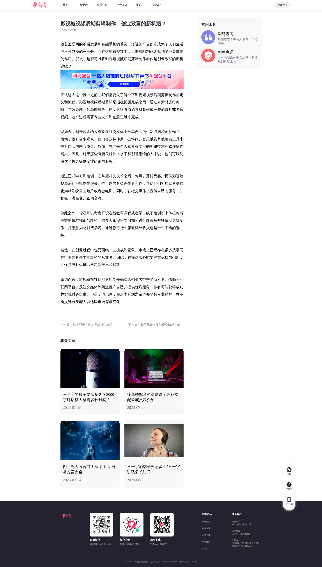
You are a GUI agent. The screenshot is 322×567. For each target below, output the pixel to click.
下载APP (156, 4)
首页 (65, 4)
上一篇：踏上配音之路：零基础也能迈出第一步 (88, 325)
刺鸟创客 (206, 528)
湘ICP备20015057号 (188, 562)
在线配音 (82, 4)
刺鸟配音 (206, 521)
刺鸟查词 (206, 542)
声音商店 (122, 4)
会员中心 (102, 4)
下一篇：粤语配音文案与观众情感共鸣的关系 (156, 325)
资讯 (139, 4)
